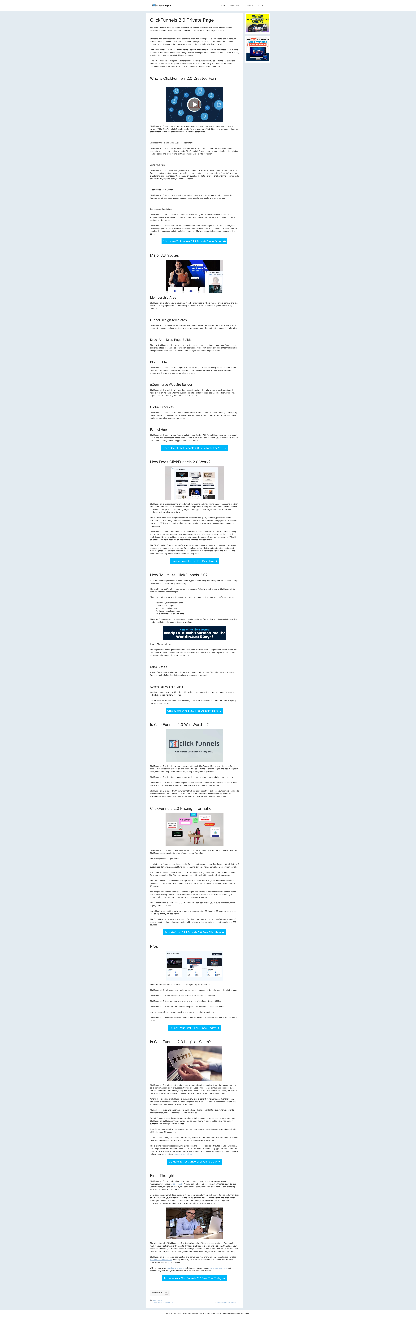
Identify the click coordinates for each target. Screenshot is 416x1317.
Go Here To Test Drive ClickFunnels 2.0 (193, 1161)
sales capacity (176, 1184)
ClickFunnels (157, 1300)
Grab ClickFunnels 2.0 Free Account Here (192, 710)
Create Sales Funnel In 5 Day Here (192, 561)
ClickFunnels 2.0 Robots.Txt (163, 1302)
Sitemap (261, 5)
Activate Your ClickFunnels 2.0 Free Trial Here (192, 932)
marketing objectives (183, 1154)
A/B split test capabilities (161, 1260)
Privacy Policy (235, 5)
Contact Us (249, 5)
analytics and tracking (176, 1268)
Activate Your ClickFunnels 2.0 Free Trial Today (193, 1278)
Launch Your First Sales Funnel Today (193, 1028)
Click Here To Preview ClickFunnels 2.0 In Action (192, 241)
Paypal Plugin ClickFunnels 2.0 (228, 1302)
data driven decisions (217, 1268)
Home (223, 5)
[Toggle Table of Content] (165, 1293)
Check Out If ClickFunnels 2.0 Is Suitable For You (193, 448)
